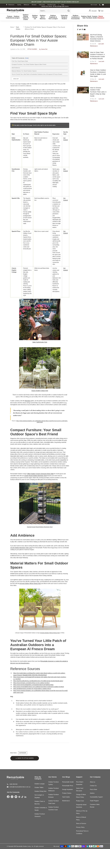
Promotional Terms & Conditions (82, 832)
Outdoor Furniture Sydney (53, 783)
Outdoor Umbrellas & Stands (41, 809)
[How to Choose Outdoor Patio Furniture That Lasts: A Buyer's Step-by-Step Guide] (83, 90)
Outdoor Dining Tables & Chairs (26, 17)
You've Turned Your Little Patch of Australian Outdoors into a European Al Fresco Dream (37, 74)
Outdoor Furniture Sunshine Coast (53, 808)
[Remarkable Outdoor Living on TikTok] (22, 797)
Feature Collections (10, 17)
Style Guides (66, 797)
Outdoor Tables (39, 787)
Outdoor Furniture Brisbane (53, 796)
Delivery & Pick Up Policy (81, 812)
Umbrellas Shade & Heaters (64, 17)
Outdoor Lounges (16, 17)
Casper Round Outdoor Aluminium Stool (35, 475)
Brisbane (34, 4)
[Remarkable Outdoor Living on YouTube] (16, 796)
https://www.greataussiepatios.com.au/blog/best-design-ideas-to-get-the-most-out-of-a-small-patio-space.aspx (42, 421)
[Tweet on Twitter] (80, 29)
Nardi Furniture (89, 17)
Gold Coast (42, 4)
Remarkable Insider (68, 782)
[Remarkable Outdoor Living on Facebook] (8, 796)
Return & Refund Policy (81, 818)
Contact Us (93, 785)
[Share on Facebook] (78, 29)
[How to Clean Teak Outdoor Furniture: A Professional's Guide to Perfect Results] (83, 54)
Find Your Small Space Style (20, 61)
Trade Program (94, 800)
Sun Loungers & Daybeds (39, 796)
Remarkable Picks (67, 785)
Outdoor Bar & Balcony (42, 17)
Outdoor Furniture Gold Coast (53, 802)
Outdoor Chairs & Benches (40, 803)
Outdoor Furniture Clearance (40, 815)
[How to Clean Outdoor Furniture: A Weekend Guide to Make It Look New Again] (83, 72)
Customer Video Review (95, 806)
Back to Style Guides (25, 758)
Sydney (19, 4)
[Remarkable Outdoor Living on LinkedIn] (25, 797)
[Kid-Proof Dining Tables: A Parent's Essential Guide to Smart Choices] (83, 37)
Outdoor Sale (84, 17)
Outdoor (22, 753)
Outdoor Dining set (35, 17)
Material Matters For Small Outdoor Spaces (24, 71)
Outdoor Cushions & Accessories (75, 17)
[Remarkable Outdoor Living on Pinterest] (19, 797)
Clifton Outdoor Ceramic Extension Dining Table (40, 473)
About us (92, 782)
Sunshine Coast (51, 4)
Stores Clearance (100, 17)
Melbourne (26, 4)
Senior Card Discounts (79, 789)
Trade (62, 4)
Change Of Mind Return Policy (81, 796)
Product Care (80, 801)
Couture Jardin (95, 17)
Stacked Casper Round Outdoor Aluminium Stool (39, 527)
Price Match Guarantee (79, 783)
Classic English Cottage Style (39, 390)
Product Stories (66, 793)
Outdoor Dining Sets (40, 791)
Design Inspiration (67, 789)
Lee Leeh (101, 43)
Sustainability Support (96, 797)
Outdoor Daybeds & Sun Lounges (53, 17)
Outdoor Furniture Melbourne (53, 789)
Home (12, 27)
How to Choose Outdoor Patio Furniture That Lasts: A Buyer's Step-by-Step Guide (98, 92)
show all (15, 78)
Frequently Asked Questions (81, 806)
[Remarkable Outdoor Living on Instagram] (12, 796)
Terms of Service (81, 823)
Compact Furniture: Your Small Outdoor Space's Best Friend (29, 64)
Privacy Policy (80, 827)
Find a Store (93, 789)
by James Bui (43, 49)
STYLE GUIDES (32, 49)
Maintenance (94, 46)
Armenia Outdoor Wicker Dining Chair (30, 583)
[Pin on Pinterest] (82, 29)
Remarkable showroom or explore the (51, 661)
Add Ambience (16, 67)
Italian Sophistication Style (39, 342)
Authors (92, 793)
